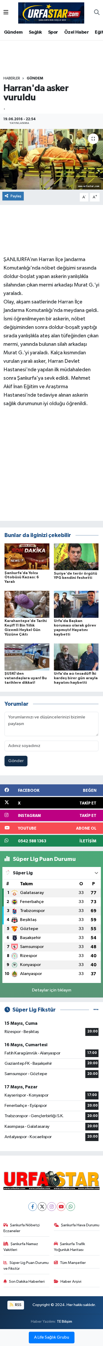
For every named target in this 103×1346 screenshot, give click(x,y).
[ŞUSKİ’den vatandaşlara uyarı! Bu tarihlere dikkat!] (26, 657)
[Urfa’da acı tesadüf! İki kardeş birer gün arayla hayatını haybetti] (76, 657)
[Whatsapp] (70, 1206)
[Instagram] (51, 1206)
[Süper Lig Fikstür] (96, 1010)
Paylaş (16, 196)
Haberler (11, 78)
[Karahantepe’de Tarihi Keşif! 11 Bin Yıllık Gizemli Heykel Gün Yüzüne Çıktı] (26, 604)
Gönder (16, 761)
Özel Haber (76, 32)
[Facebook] (32, 1206)
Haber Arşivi (70, 1282)
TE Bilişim (64, 1321)
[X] (42, 1206)
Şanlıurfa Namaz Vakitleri (20, 1247)
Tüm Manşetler (73, 1263)
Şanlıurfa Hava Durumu (80, 1225)
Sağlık (35, 32)
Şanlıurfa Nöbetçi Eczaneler (21, 1228)
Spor (53, 32)
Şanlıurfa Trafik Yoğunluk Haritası (69, 1247)
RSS (17, 1305)
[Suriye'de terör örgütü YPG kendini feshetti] (76, 557)
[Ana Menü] (5, 13)
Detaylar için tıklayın (51, 990)
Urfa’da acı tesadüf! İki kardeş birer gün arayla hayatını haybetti (76, 678)
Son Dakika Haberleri (27, 1282)
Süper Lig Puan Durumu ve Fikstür (26, 1266)
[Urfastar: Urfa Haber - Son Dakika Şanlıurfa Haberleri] (51, 12)
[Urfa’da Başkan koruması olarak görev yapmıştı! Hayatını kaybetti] (76, 604)
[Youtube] (61, 1206)
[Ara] (97, 13)
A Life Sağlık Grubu (51, 1337)
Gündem (13, 32)
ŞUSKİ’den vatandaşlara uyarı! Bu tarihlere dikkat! (25, 678)
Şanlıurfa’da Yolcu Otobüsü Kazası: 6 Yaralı (21, 577)
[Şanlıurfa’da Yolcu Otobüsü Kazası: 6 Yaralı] (26, 556)
